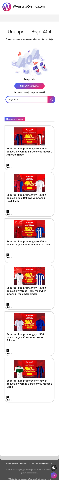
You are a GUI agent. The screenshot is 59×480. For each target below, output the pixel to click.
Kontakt (23, 463)
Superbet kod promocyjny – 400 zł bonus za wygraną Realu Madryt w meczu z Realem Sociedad (27, 290)
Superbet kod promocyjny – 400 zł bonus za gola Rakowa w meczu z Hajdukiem (27, 198)
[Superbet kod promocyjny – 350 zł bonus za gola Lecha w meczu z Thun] (29, 229)
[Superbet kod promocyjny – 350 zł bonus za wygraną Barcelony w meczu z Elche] (29, 369)
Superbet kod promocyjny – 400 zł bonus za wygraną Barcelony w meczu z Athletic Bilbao (29, 151)
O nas (31, 463)
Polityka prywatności (44, 463)
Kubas (9, 168)
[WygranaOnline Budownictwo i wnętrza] (24, 6)
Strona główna (12, 463)
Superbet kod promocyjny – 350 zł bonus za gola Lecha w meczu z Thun (28, 243)
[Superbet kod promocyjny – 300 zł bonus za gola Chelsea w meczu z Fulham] (29, 322)
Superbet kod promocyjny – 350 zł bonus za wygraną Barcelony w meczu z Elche (29, 383)
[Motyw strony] (54, 468)
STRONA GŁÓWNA (29, 86)
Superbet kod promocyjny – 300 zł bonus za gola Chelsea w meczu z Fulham (27, 337)
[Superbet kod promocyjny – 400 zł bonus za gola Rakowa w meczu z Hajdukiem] (29, 183)
